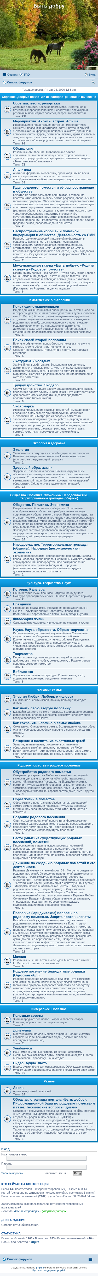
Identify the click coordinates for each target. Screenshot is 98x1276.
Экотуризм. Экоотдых (31, 361)
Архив (18, 1088)
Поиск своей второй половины (39, 340)
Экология (21, 450)
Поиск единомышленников (36, 306)
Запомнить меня (55, 1173)
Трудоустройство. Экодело (36, 385)
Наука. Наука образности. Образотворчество (51, 630)
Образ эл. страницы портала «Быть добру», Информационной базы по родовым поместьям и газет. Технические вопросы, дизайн (54, 1103)
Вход (5, 1149)
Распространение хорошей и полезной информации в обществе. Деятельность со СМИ (54, 233)
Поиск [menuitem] (93, 83)
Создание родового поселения (39, 817)
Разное (49, 1081)
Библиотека (23, 672)
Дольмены (22, 1030)
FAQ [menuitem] (27, 74)
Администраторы (26, 1211)
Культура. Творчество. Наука (49, 583)
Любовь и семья (49, 690)
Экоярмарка (23, 406)
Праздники (22, 604)
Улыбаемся (22, 1048)
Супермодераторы (53, 1211)
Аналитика (22, 169)
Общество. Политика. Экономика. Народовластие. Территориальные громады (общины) (49, 496)
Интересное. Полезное (49, 1009)
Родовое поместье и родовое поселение (49, 765)
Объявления (23, 148)
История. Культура (28, 589)
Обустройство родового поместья (42, 772)
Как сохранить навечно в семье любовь (47, 723)
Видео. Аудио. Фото (30, 1063)
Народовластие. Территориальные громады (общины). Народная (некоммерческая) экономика (50, 548)
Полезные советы (28, 1015)
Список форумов (19, 1259)
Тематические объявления (49, 300)
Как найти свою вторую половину (42, 708)
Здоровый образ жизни (33, 468)
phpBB (40, 1267)
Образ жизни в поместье (34, 799)
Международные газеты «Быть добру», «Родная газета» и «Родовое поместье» (53, 267)
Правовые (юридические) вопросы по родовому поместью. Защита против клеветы (52, 915)
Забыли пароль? (12, 1173)
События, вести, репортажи (36, 103)
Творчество (23, 654)
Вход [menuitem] (92, 74)
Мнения (19, 956)
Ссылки (12, 74)
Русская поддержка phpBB (49, 1270)
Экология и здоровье (49, 443)
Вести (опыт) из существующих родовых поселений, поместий (47, 840)
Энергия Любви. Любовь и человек (43, 696)
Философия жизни (28, 619)
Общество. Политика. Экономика (41, 505)
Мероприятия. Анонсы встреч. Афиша (45, 121)
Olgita (35, 1242)
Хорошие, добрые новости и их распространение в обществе (49, 97)
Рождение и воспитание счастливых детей (49, 741)
